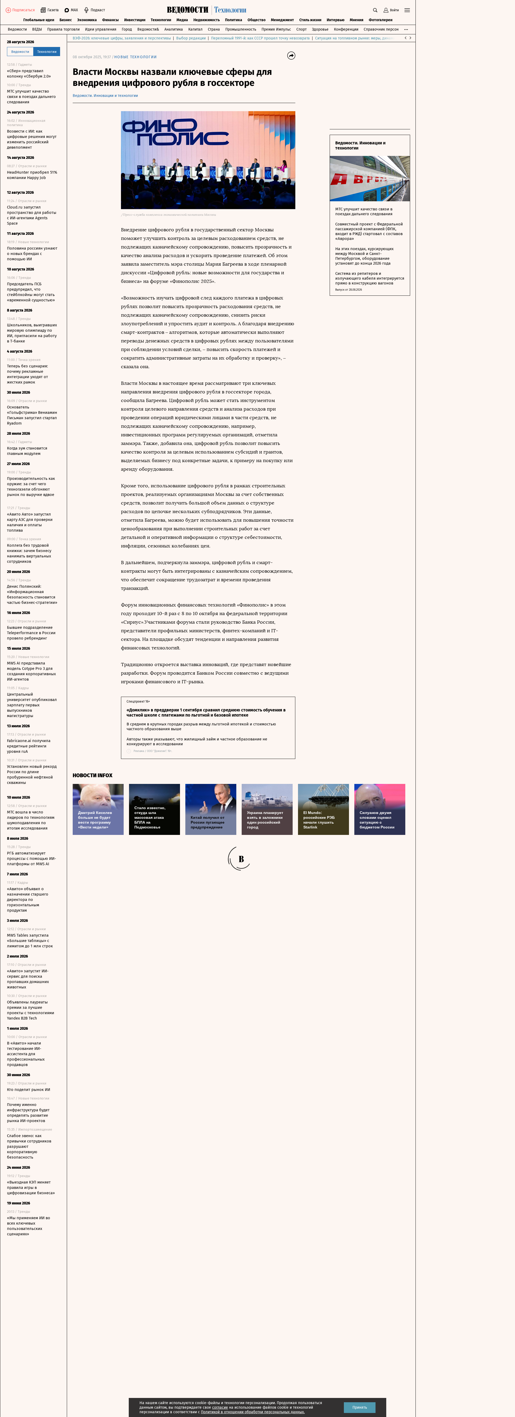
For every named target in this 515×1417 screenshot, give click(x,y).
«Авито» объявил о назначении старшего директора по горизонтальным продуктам (27, 899)
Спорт (301, 29)
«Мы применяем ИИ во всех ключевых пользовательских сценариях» (28, 1225)
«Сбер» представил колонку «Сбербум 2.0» (29, 73)
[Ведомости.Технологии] (208, 10)
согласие (220, 1407)
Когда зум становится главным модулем (27, 451)
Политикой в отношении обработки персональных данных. (253, 1412)
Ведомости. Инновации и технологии (105, 95)
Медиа (182, 20)
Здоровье (320, 29)
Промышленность (240, 29)
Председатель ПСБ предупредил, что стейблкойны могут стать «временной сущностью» (31, 292)
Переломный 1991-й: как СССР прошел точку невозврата (260, 38)
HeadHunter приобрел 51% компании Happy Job (32, 175)
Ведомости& (148, 29)
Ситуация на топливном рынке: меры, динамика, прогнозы (366, 38)
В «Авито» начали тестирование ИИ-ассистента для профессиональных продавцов (26, 1054)
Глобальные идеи (38, 20)
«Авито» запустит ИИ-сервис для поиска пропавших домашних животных (28, 979)
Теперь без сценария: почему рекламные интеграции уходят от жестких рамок (27, 374)
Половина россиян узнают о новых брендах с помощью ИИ (32, 253)
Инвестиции (134, 20)
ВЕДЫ (37, 29)
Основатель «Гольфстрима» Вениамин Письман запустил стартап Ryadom (32, 415)
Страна (214, 29)
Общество (257, 20)
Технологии (161, 20)
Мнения (356, 20)
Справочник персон (381, 29)
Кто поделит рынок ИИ (28, 1089)
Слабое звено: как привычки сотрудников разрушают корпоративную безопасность (29, 1146)
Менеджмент (282, 20)
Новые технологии (135, 57)
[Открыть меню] (407, 10)
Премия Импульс (276, 29)
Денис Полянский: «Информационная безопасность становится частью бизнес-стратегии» (32, 594)
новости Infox (92, 775)
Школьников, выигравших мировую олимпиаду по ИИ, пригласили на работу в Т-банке (32, 333)
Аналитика (173, 29)
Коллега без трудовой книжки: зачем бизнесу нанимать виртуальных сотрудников (29, 553)
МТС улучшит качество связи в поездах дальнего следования (31, 96)
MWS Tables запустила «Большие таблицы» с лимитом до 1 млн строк (30, 940)
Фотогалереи (380, 20)
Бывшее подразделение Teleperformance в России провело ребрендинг (31, 633)
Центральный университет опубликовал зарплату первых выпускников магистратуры (32, 705)
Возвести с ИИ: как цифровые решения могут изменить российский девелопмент (32, 139)
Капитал (195, 29)
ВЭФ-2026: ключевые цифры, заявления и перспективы (122, 38)
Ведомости (17, 29)
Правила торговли (63, 29)
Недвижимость (206, 20)
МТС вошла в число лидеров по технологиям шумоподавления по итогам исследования (30, 820)
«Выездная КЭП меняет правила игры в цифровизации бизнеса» (31, 1187)
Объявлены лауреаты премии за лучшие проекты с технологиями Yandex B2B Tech (30, 1010)
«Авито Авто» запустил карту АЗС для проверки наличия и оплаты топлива (30, 522)
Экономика (87, 20)
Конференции (346, 29)
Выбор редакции (191, 38)
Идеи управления (100, 29)
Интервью (335, 20)
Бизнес (66, 20)
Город (127, 29)
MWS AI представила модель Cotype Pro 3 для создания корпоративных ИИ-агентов (31, 671)
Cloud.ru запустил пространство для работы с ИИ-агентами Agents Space (31, 215)
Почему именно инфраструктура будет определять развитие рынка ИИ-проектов (28, 1112)
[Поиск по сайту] (375, 10)
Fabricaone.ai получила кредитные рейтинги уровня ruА (28, 746)
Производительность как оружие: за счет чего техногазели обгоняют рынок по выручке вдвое (31, 486)
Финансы (110, 20)
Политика (233, 20)
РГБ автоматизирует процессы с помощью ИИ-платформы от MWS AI (31, 858)
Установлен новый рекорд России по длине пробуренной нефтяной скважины (32, 774)
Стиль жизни (310, 20)
